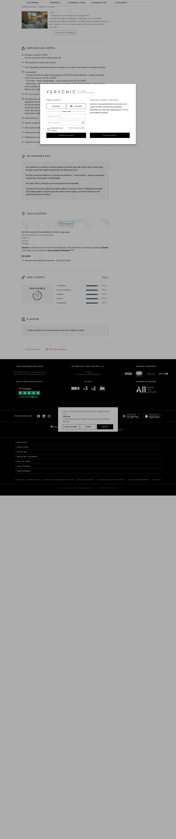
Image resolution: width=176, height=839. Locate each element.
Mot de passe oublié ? (77, 129)
